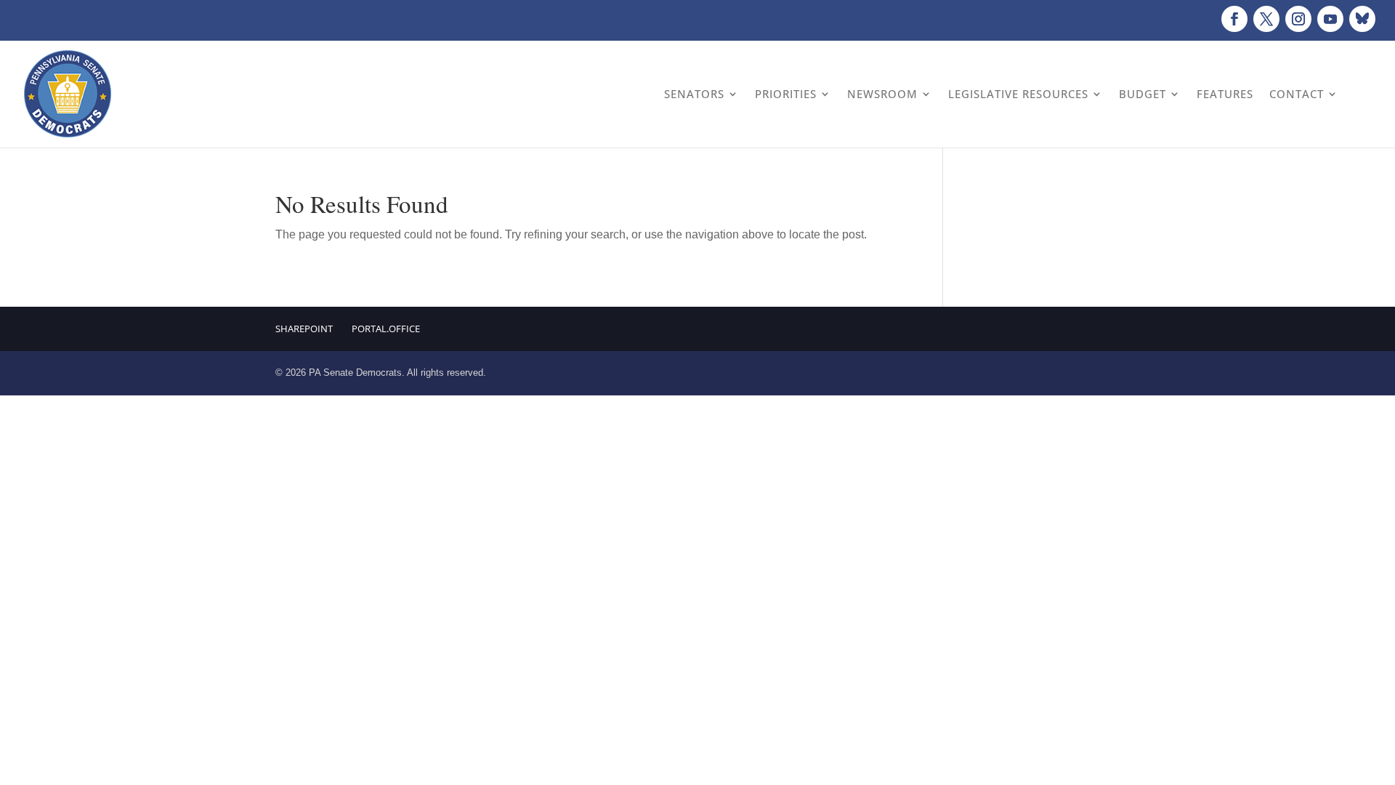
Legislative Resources (1018, 93)
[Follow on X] (1266, 19)
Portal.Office (386, 328)
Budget (1142, 93)
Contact (1296, 93)
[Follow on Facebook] (1234, 19)
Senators (694, 93)
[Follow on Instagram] (1298, 19)
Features (1225, 93)
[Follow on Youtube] (1330, 19)
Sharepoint (304, 328)
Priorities (786, 93)
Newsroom (882, 93)
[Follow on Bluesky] (1362, 19)
